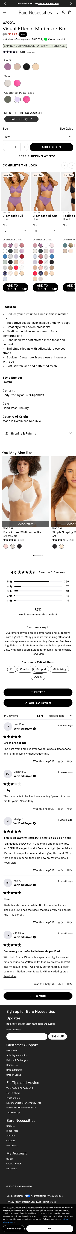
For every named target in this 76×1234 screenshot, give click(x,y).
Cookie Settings (14, 1228)
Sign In (9, 1158)
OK (49, 1228)
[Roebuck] (17, 69)
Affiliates (10, 1135)
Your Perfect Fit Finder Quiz (20, 1088)
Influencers (12, 1145)
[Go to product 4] (40, 555)
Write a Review (46, 704)
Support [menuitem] (41, 669)
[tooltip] (48, 627)
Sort (40, 715)
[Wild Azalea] (17, 85)
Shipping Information (16, 1055)
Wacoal (9, 22)
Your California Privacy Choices (47, 1195)
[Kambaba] (7, 102)
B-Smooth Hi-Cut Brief (45, 217)
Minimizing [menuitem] (59, 669)
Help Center (12, 1050)
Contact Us (11, 1065)
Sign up (57, 1036)
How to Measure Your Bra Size (21, 1107)
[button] (3, 12)
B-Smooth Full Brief (13, 217)
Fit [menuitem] (11, 669)
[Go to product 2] (36, 555)
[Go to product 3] (38, 555)
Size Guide (66, 128)
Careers (10, 1125)
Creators (10, 1140)
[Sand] (35, 69)
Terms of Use (49, 1201)
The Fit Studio (13, 1093)
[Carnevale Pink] (26, 102)
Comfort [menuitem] (25, 669)
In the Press (12, 1130)
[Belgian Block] (7, 85)
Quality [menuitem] (38, 676)
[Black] (26, 69)
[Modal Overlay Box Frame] (30, 117)
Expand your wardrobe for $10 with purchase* (35, 46)
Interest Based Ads (31, 1201)
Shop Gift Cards (14, 1069)
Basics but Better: (38, 3)
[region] (38, 1219)
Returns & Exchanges (17, 1060)
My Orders (11, 1168)
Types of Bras (13, 1097)
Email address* (13, 1029)
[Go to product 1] (33, 555)
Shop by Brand (13, 1074)
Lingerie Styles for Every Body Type (23, 1102)
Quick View (25, 524)
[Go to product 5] (42, 555)
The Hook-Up (13, 1112)
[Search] (56, 12)
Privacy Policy (14, 1201)
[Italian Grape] (7, 69)
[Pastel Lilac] (17, 102)
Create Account (14, 1163)
